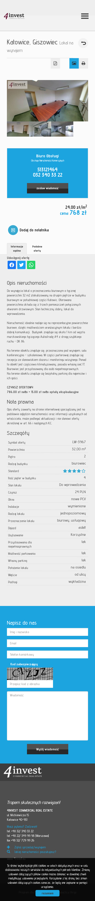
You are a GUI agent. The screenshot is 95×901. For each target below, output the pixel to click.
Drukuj (83, 63)
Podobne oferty (37, 248)
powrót (83, 43)
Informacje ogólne (17, 248)
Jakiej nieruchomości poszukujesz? (34, 852)
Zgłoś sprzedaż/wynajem (29, 847)
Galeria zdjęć (74, 63)
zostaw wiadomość (47, 188)
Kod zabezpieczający (24, 664)
